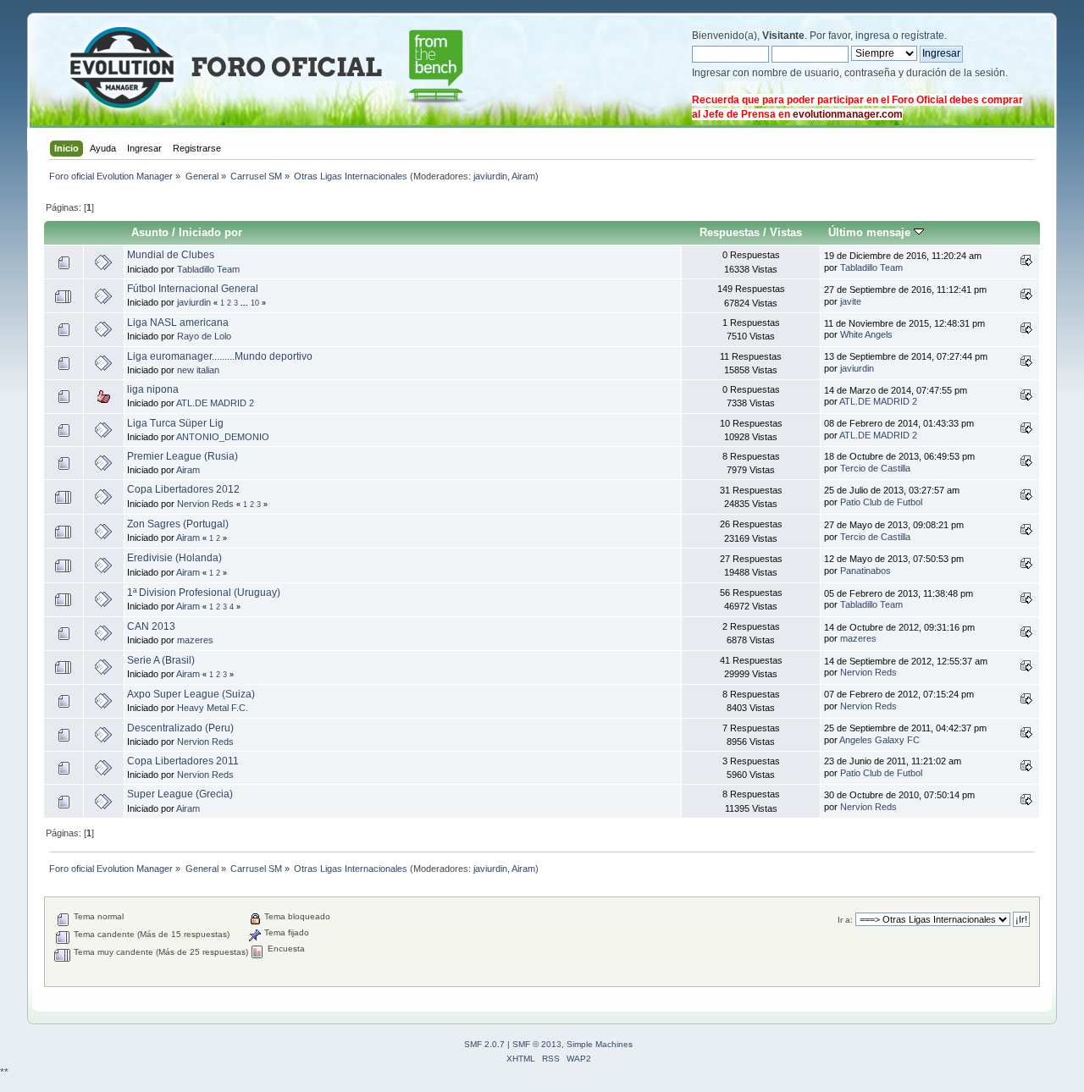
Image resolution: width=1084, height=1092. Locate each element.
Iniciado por (210, 232)
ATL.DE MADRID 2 (215, 403)
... (246, 303)
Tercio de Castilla (875, 468)
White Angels (866, 334)
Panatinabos (865, 570)
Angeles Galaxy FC (879, 740)
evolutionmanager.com (848, 114)
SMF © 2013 (536, 1044)
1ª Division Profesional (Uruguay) (203, 592)
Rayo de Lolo (204, 336)
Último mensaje (871, 232)
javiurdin (490, 176)
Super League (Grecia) (180, 794)
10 (255, 303)
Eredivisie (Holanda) (174, 558)
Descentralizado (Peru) (180, 728)
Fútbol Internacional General (192, 289)
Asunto (150, 232)
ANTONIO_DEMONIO (222, 437)
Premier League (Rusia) (182, 456)
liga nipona (153, 389)
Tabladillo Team (208, 269)
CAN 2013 (151, 626)
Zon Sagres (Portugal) (178, 524)
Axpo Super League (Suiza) (191, 694)
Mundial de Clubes (170, 255)
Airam (523, 176)
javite (850, 301)
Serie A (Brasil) (161, 660)
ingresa (872, 35)
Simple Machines (600, 1044)
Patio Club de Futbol (881, 502)
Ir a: (845, 919)
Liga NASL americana (178, 322)
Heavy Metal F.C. (212, 708)
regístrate (922, 35)
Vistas (786, 232)
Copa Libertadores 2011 (183, 761)
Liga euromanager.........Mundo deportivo (219, 356)
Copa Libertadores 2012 (183, 489)
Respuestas (730, 232)
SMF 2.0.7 (484, 1044)
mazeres (195, 640)
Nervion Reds (205, 504)
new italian (198, 370)
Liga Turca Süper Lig (175, 423)
